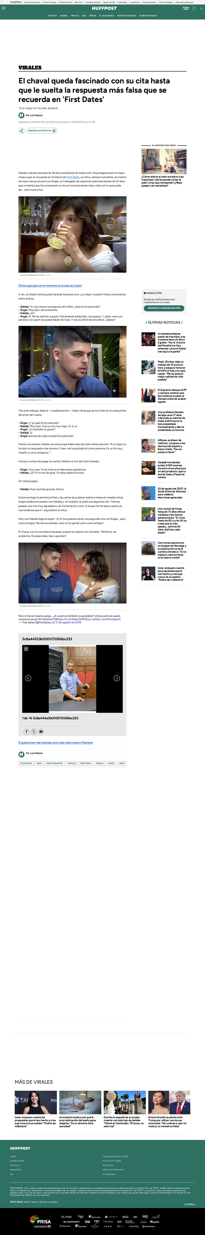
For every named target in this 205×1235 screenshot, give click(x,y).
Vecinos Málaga (166, 2)
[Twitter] (34, 732)
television (26, 763)
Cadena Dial (120, 1221)
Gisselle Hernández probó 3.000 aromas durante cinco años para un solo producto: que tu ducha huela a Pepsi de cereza (172, 470)
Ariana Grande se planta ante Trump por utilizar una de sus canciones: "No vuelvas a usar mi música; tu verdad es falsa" (167, 1122)
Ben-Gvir (79, 2)
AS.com (135, 1217)
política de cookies (111, 1161)
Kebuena (153, 1221)
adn (145, 1217)
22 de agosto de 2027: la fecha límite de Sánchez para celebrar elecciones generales (172, 493)
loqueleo (134, 1226)
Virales (29, 68)
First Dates (73, 177)
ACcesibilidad (108, 1174)
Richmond (66, 1226)
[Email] (41, 732)
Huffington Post (72, 1221)
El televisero (106, 16)
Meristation (149, 1226)
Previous (28, 678)
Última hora (186, 8)
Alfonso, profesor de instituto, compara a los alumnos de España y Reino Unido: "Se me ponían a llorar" (171, 446)
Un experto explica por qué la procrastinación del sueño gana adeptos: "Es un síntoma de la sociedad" (77, 1122)
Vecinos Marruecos (32, 2)
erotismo (85, 763)
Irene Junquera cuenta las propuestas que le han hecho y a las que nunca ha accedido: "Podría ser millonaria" (171, 573)
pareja (100, 763)
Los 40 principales (82, 1217)
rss (11, 1174)
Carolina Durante (93, 2)
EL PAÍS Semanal (131, 1221)
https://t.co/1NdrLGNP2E (72, 619)
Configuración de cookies (115, 1157)
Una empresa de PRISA (41, 1219)
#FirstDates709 (47, 619)
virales (75, 16)
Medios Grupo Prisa (41, 1226)
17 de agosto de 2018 (68, 622)
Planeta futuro (142, 1221)
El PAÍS (68, 1217)
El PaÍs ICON (109, 1226)
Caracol (156, 1217)
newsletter (16, 1170)
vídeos (92, 16)
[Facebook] (26, 732)
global (64, 16)
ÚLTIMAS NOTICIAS (148, 16)
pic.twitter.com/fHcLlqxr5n (104, 619)
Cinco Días (109, 1221)
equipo (13, 1157)
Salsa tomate (109, 2)
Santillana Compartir (112, 1217)
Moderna (81, 1226)
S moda (121, 1226)
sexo (39, 763)
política (52, 16)
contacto (15, 1165)
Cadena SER (125, 1217)
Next (117, 678)
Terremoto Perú (65, 2)
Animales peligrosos (184, 2)
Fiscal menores (49, 2)
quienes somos (17, 1161)
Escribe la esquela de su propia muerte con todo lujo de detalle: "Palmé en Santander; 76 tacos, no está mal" (124, 1122)
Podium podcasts (96, 1226)
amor (111, 763)
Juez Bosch (135, 2)
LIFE (84, 16)
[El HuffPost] (104, 8)
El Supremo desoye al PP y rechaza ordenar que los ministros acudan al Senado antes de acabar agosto (172, 395)
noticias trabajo (126, 16)
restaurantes (55, 763)
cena (122, 763)
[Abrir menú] (3, 8)
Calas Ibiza (122, 2)
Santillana (96, 1217)
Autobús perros (149, 2)
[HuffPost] (20, 1148)
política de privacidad (113, 1170)
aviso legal (107, 1165)
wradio (97, 1221)
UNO (89, 1221)
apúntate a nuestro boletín (164, 308)
